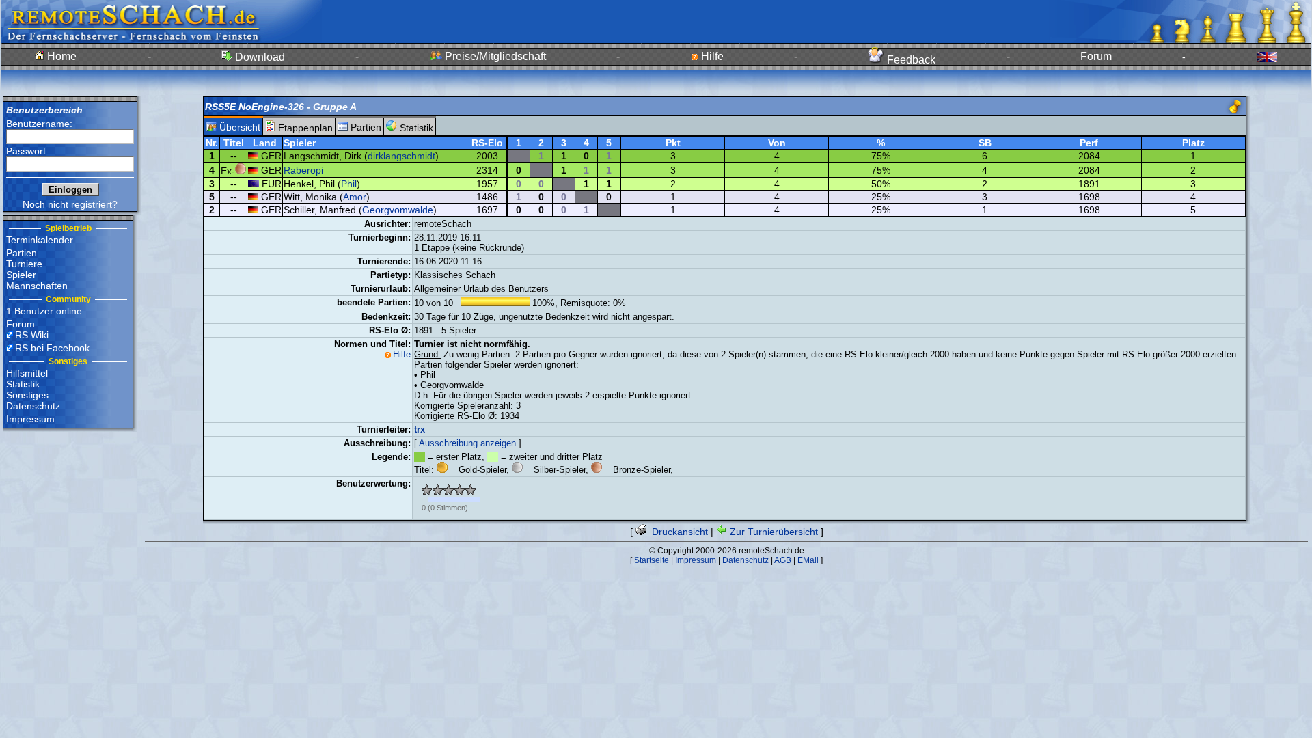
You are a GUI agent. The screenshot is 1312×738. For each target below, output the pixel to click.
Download (258, 57)
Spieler (21, 274)
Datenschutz (33, 405)
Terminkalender (39, 239)
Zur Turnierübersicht (772, 531)
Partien (21, 252)
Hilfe (711, 56)
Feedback (909, 60)
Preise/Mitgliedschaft (494, 56)
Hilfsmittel (27, 373)
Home (60, 56)
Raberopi (303, 170)
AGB (782, 560)
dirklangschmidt (401, 155)
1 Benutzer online (44, 310)
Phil (349, 183)
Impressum (30, 418)
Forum (1096, 56)
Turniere (24, 263)
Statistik (23, 384)
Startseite (651, 560)
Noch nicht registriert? (70, 204)
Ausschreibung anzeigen (467, 443)
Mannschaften (37, 285)
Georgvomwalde (397, 209)
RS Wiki (32, 334)
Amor (354, 196)
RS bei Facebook (52, 347)
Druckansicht (678, 531)
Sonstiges (27, 395)
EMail (808, 560)
